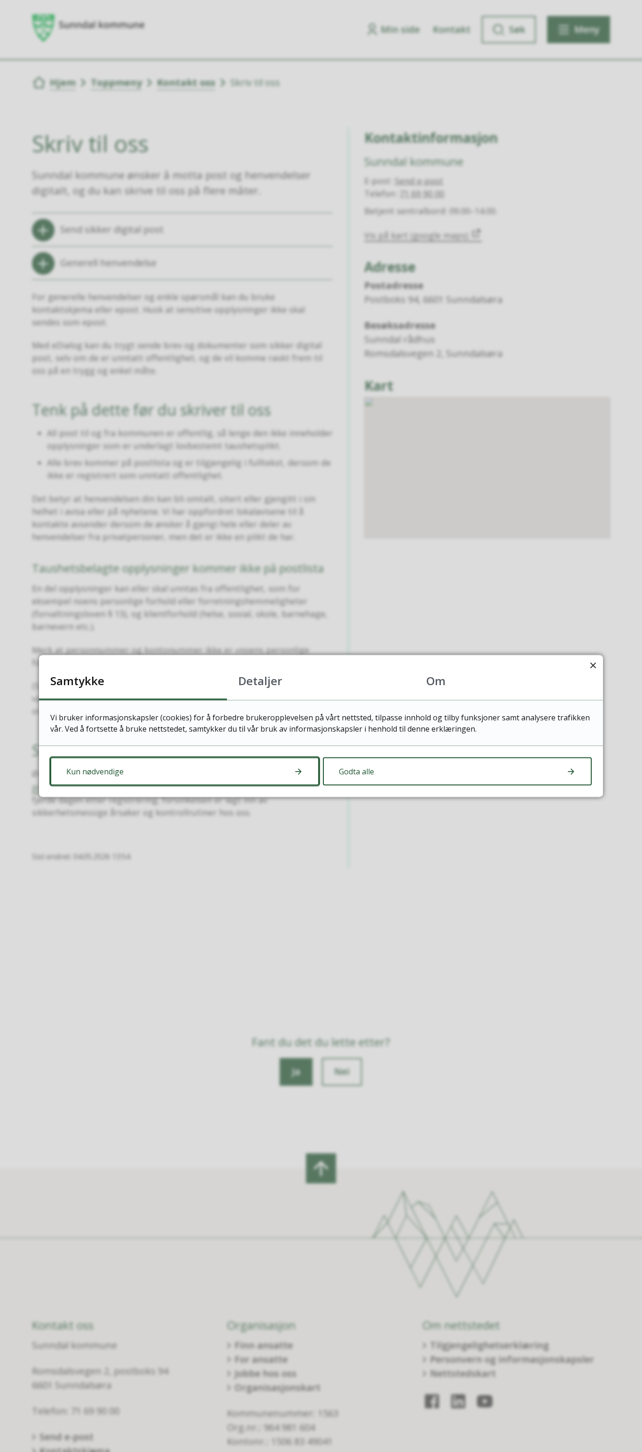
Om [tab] (436, 680)
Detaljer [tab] (260, 680)
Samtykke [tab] (77, 680)
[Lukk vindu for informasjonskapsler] (593, 665)
